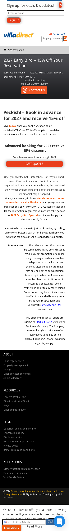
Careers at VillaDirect (14, 397)
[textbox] (53, 38)
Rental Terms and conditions (18, 450)
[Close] (60, 5)
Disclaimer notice (12, 437)
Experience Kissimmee (15, 473)
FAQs (6, 405)
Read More (34, 526)
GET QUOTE (34, 163)
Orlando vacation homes (16, 373)
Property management (15, 365)
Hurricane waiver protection (18, 441)
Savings (7, 369)
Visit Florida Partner (14, 477)
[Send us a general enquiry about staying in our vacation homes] (34, 90)
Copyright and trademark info (19, 428)
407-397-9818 (57, 33)
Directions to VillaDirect (16, 401)
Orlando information (14, 409)
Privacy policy (10, 445)
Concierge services (13, 361)
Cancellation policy (13, 433)
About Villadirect (12, 378)
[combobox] (52, 39)
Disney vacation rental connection (21, 468)
